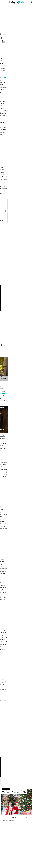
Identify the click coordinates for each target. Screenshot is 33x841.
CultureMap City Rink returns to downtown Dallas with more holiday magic (16, 819)
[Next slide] (5, 211)
